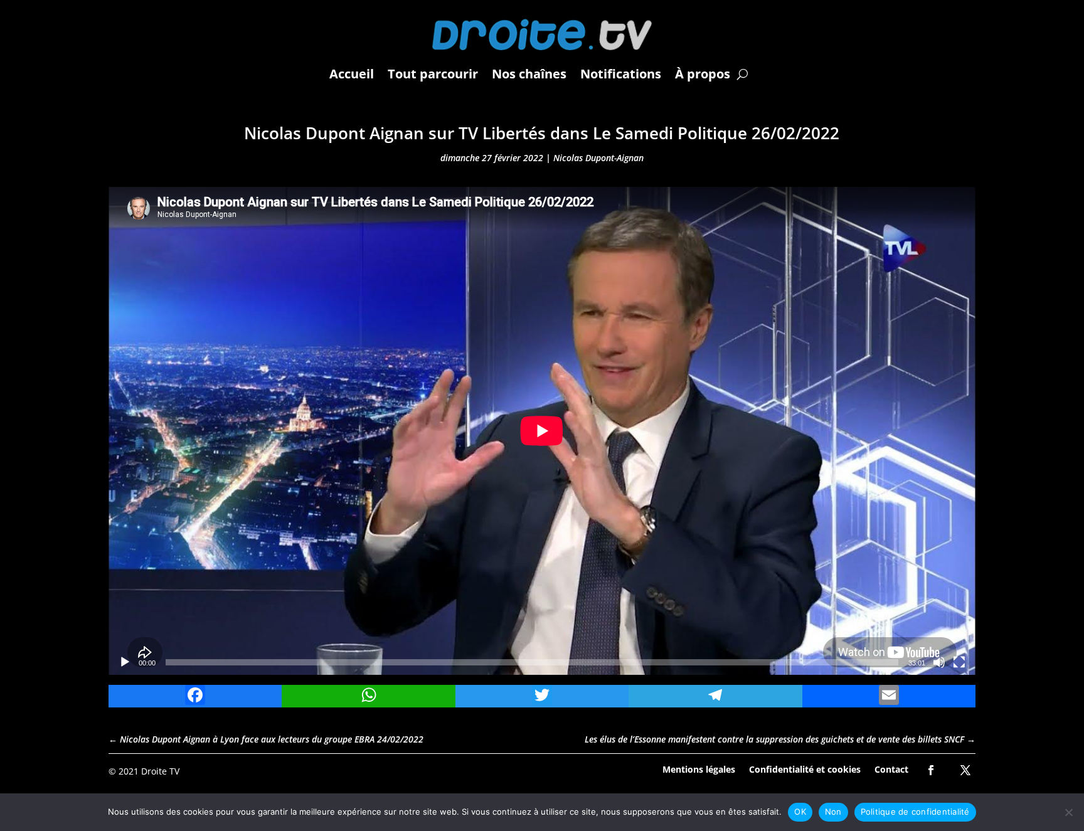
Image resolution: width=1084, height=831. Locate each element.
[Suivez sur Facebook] (931, 770)
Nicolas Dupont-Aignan (598, 158)
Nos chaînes (529, 73)
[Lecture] (125, 662)
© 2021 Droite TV (144, 771)
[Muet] (939, 662)
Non (833, 812)
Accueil (351, 73)
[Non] (1068, 812)
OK (800, 812)
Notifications (620, 73)
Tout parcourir (433, 73)
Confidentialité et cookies (805, 768)
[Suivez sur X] (965, 770)
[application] (542, 431)
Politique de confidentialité (915, 812)
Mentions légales (698, 768)
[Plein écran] (959, 662)
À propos (702, 73)
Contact (891, 768)
